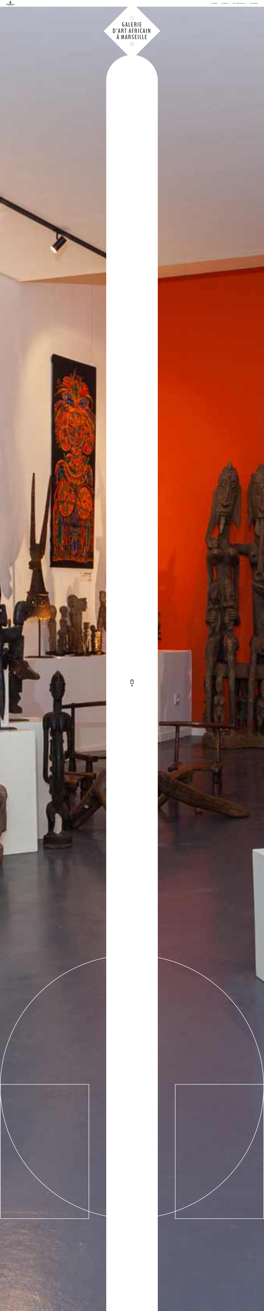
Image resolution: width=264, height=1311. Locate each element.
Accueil (214, 3)
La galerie (225, 3)
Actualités (254, 3)
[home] (10, 3)
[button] (239, 3)
